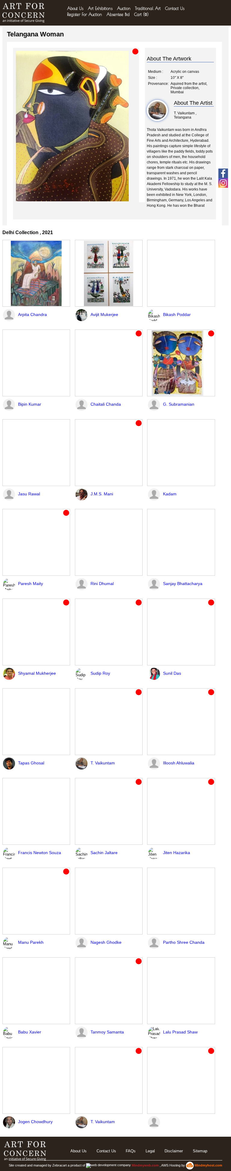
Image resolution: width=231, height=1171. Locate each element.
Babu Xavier (29, 1032)
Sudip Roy (100, 673)
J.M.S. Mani (102, 493)
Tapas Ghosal (31, 763)
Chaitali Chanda (106, 404)
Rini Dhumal (102, 583)
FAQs (131, 1151)
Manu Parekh (31, 942)
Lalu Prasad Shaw (180, 1032)
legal (150, 1151)
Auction (124, 8)
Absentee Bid (118, 14)
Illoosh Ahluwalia (178, 763)
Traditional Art (148, 8)
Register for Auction (84, 14)
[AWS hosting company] (190, 1165)
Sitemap (200, 1151)
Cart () (141, 14)
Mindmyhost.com (208, 1165)
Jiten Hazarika (176, 852)
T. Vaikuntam (103, 763)
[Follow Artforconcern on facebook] (223, 173)
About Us (75, 8)
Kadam (170, 493)
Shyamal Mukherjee (37, 673)
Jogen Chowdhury (35, 1121)
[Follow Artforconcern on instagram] (223, 183)
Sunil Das (172, 673)
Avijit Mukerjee (104, 314)
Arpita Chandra (32, 314)
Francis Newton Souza (39, 852)
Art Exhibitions (100, 8)
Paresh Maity (30, 583)
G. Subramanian (178, 404)
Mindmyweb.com (146, 1165)
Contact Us (174, 8)
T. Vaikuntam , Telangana (185, 115)
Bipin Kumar (29, 404)
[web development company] (108, 1165)
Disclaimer (174, 1151)
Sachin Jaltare (104, 852)
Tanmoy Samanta (107, 1032)
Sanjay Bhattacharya (182, 583)
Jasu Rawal (29, 493)
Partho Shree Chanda (184, 942)
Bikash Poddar (177, 314)
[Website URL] (25, 13)
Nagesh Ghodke (106, 942)
